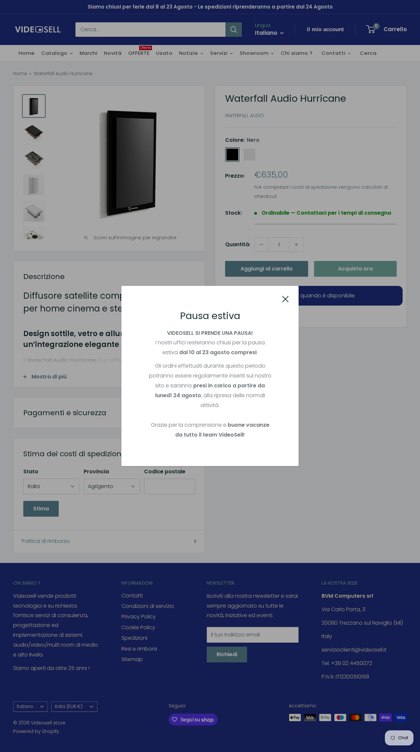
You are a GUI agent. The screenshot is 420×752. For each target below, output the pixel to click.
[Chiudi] (285, 299)
